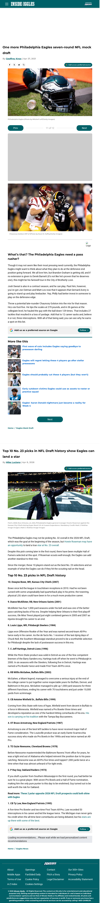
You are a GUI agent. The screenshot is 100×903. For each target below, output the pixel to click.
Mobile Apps (13, 874)
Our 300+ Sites (75, 869)
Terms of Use (14, 879)
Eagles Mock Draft (24, 428)
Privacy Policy (75, 874)
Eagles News (22, 849)
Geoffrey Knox (13, 58)
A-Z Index (12, 884)
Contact (51, 869)
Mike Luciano (13, 462)
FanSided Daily (33, 874)
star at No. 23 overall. (48, 545)
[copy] (24, 65)
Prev (15, 128)
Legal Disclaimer (55, 879)
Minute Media (19, 891)
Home (11, 428)
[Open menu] (6, 3)
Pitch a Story (53, 874)
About (10, 869)
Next (84, 128)
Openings (30, 869)
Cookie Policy (32, 879)
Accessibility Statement (80, 879)
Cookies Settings (34, 884)
